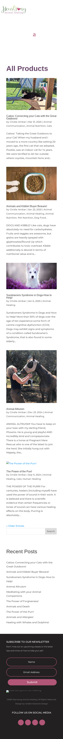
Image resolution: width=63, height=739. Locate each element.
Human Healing (32, 478)
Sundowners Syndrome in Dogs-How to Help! (29, 296)
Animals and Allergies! (19, 617)
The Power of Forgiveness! (22, 601)
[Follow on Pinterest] (35, 722)
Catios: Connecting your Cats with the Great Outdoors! (31, 117)
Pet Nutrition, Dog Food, (32, 217)
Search (51, 531)
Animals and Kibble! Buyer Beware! (26, 206)
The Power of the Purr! (19, 471)
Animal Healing (35, 213)
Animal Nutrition (36, 125)
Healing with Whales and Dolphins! (27, 622)
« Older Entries (15, 525)
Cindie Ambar (18, 121)
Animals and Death (18, 606)
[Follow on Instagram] (28, 722)
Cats (49, 125)
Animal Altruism (15, 409)
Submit (32, 682)
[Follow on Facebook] (21, 722)
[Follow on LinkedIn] (42, 722)
